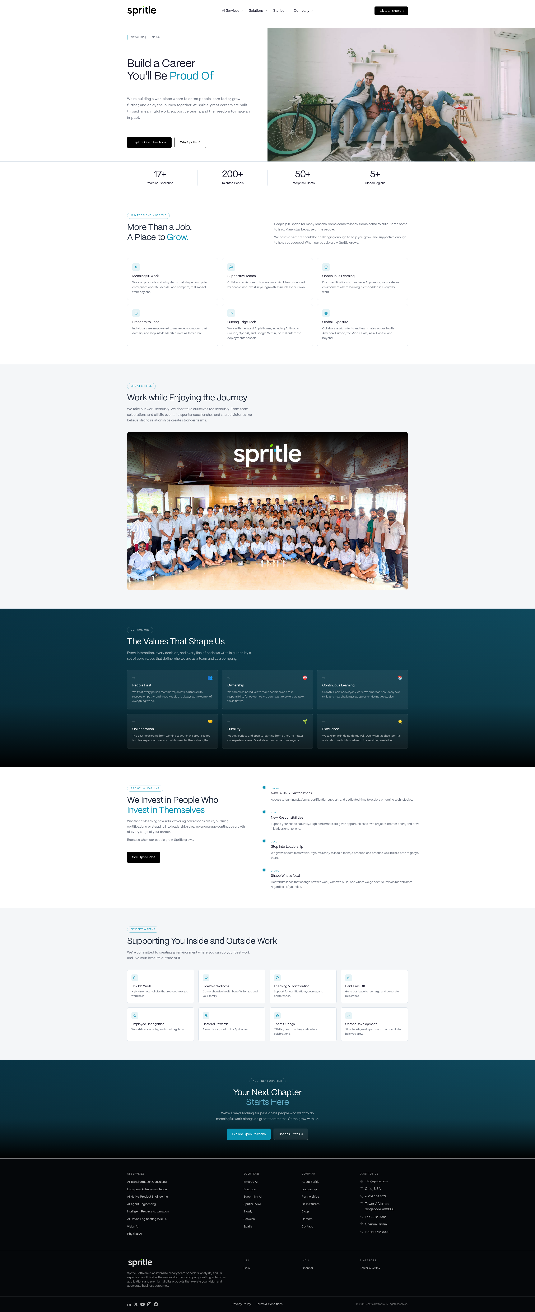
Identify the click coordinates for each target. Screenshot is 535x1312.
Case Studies (311, 1204)
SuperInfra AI (252, 1196)
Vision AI (133, 1226)
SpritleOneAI (252, 1204)
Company (301, 10)
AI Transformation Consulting (147, 1181)
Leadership (309, 1189)
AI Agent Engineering (141, 1204)
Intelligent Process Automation (148, 1211)
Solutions (256, 10)
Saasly (247, 1211)
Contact (307, 1226)
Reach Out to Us (291, 1134)
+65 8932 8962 (375, 1217)
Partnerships (310, 1196)
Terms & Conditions (269, 1304)
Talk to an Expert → (391, 10)
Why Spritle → (190, 142)
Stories (278, 10)
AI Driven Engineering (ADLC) (147, 1219)
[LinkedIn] (129, 1304)
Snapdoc (249, 1189)
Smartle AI (250, 1181)
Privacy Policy (241, 1304)
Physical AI (134, 1234)
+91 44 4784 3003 (377, 1232)
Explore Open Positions (149, 142)
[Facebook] (156, 1304)
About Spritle (310, 1181)
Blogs (305, 1211)
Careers (307, 1219)
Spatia (247, 1226)
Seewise (249, 1219)
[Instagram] (149, 1304)
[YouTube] (142, 1304)
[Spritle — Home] (142, 11)
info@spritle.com (376, 1181)
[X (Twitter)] (136, 1304)
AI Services (230, 10)
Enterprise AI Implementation (147, 1189)
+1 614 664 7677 (375, 1196)
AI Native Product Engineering (147, 1196)
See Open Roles (143, 857)
